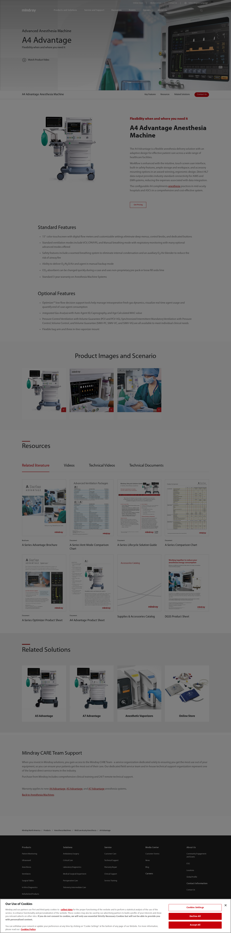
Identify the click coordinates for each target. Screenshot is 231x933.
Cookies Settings (195, 907)
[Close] (225, 905)
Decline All (195, 916)
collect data (67, 910)
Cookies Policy (28, 929)
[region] (115, 916)
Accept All (195, 925)
